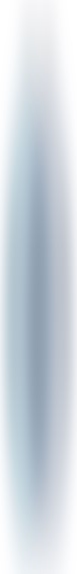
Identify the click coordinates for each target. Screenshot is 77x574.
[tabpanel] (38, 467)
